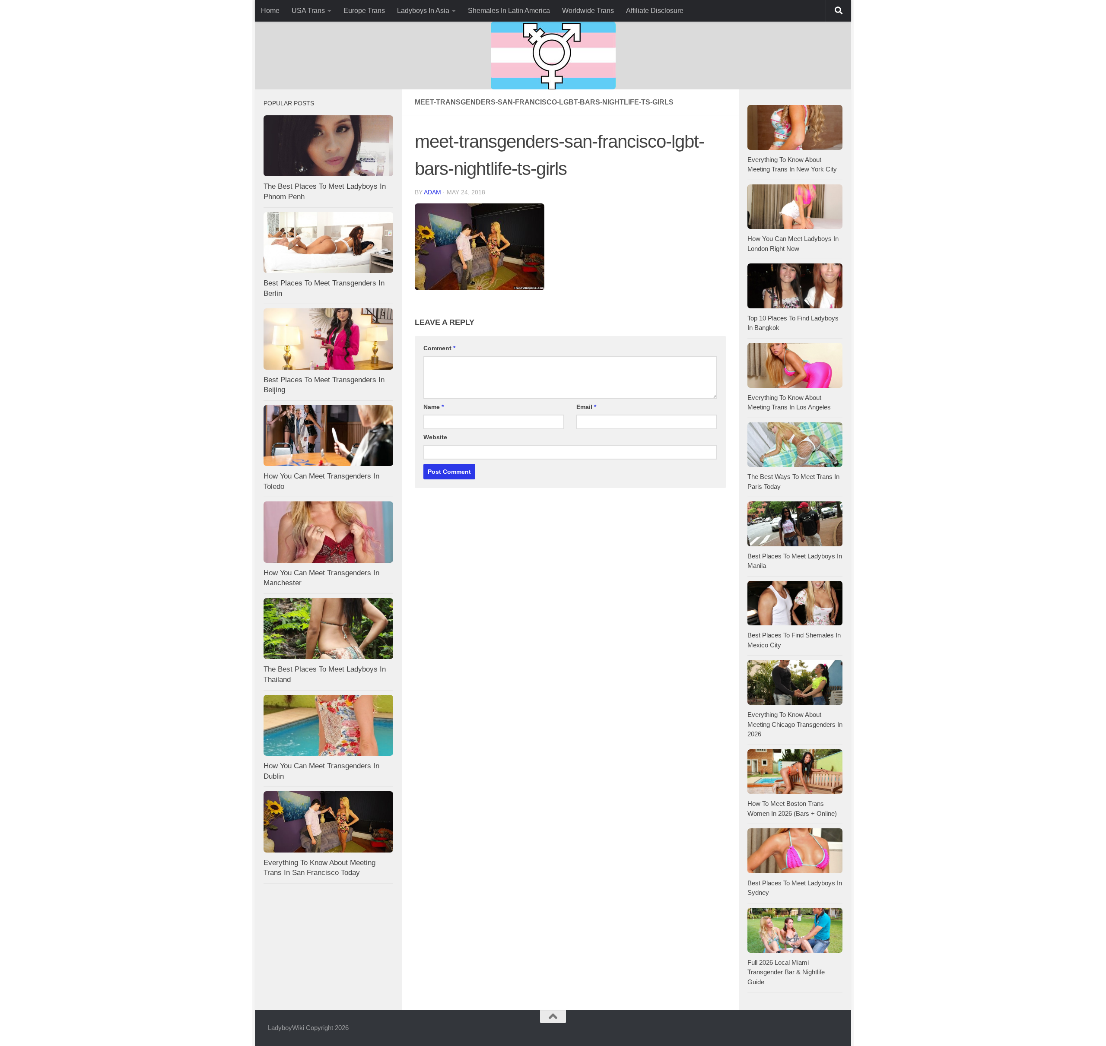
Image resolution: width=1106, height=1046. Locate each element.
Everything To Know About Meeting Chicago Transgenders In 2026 (794, 724)
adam (432, 192)
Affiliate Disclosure (654, 10)
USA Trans (308, 10)
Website (435, 437)
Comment (439, 348)
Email (586, 406)
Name (433, 406)
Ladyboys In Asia (423, 10)
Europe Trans (364, 10)
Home (270, 10)
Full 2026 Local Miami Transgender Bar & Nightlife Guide (786, 972)
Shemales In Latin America (509, 10)
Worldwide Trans (588, 10)
